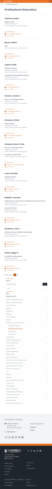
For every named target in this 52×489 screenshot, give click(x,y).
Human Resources (11, 357)
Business (9, 314)
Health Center (10, 354)
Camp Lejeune (9, 466)
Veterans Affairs (11, 400)
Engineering (10, 337)
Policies (28, 479)
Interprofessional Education (14, 366)
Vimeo (19, 437)
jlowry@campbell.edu (13, 189)
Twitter (9, 437)
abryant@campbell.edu (13, 56)
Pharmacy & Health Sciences (15, 380)
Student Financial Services (14, 403)
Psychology (11, 331)
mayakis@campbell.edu (13, 220)
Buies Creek (8, 463)
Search (50, 1)
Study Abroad (10, 386)
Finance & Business (12, 343)
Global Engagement (12, 351)
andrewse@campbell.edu (14, 34)
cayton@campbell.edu (13, 87)
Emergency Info (31, 485)
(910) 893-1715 (10, 162)
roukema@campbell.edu (14, 244)
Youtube (22, 437)
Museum (8, 377)
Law (7, 371)
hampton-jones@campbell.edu (15, 164)
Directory (33, 427)
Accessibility (8, 485)
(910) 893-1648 (11, 266)
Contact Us (30, 462)
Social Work (12, 334)
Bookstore (9, 311)
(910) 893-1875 (11, 218)
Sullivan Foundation (12, 389)
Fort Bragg (8, 469)
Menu (1, 1)
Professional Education (15, 328)
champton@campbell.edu (14, 135)
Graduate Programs (14, 325)
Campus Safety (10, 317)
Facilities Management (13, 340)
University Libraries (12, 397)
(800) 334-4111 (11, 431)
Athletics (9, 308)
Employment (31, 468)
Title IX (28, 482)
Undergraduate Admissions (14, 392)
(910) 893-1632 (11, 54)
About (29, 465)
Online (7, 474)
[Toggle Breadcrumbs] (50, 4)
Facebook (6, 437)
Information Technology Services (16, 360)
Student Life (10, 383)
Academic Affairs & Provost (14, 299)
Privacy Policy (9, 482)
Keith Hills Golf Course (13, 368)
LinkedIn (12, 437)
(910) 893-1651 (10, 242)
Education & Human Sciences (15, 322)
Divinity (8, 320)
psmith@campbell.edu (13, 268)
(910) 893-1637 (11, 85)
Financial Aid (10, 345)
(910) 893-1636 (11, 186)
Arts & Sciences (11, 305)
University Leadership (13, 394)
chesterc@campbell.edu (14, 111)
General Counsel (11, 348)
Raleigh (7, 471)
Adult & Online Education (14, 302)
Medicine (9, 374)
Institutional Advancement (14, 363)
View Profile (10, 36)
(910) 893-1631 (10, 31)
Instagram (16, 437)
